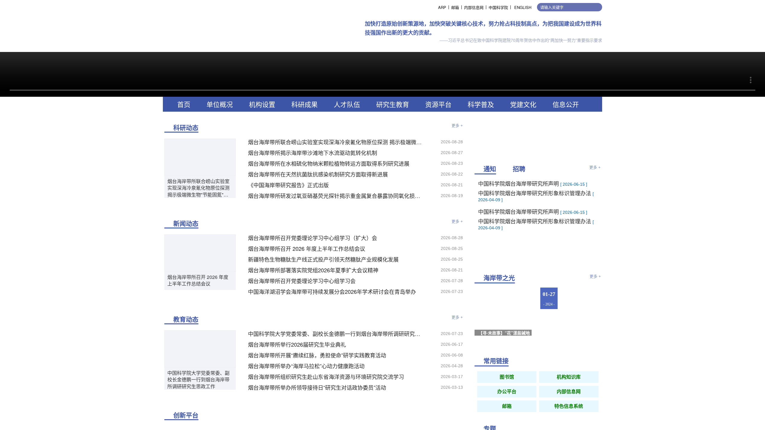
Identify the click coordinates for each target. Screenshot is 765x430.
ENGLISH (522, 7)
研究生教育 (392, 104)
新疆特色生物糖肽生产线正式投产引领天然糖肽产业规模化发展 (323, 259)
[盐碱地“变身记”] (582, 328)
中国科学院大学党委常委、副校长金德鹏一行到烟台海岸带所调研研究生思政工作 (198, 380)
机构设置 (262, 104)
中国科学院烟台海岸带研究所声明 (519, 206)
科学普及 (481, 104)
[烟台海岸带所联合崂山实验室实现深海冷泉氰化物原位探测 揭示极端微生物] (200, 156)
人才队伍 (347, 104)
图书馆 (507, 377)
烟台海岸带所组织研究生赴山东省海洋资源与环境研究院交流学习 (326, 376)
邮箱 (455, 7)
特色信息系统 (568, 406)
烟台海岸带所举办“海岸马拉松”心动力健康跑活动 (306, 366)
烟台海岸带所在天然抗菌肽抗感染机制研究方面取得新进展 (318, 174)
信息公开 (566, 104)
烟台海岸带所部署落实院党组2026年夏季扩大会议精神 (313, 270)
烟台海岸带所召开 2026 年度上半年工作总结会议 (197, 280)
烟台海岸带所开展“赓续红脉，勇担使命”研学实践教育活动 (317, 355)
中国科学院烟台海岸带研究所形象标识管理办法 (535, 188)
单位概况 (219, 104)
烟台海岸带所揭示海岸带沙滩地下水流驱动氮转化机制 (312, 152)
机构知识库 (569, 377)
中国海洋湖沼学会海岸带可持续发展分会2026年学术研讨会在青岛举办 (332, 291)
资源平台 (438, 104)
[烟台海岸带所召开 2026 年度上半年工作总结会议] (200, 252)
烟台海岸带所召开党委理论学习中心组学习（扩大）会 (312, 237)
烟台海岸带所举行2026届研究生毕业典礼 (297, 344)
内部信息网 (474, 7)
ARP (442, 7)
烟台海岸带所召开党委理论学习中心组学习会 (302, 280)
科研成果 (304, 104)
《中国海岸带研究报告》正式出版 (288, 185)
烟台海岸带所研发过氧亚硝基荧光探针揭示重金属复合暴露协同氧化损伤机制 (336, 195)
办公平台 (506, 391)
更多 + (457, 125)
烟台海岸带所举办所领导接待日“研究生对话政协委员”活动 (317, 387)
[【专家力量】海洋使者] (582, 299)
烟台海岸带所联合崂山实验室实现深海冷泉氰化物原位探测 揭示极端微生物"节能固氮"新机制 (198, 188)
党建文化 (523, 104)
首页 (183, 104)
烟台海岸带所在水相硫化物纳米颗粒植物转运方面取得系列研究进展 (328, 163)
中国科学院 (498, 7)
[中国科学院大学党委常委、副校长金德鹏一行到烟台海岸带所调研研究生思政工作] (200, 348)
